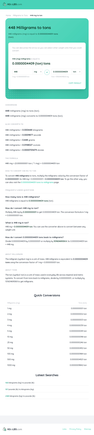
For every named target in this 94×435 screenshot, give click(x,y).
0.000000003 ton (79, 320)
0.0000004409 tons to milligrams (37, 182)
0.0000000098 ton (78, 337)
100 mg (10, 354)
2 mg (9, 314)
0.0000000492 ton (78, 348)
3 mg (9, 320)
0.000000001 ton (79, 308)
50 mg (10, 348)
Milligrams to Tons (20, 15)
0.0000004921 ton (78, 359)
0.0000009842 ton (78, 365)
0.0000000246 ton (78, 342)
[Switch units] (47, 72)
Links (65, 429)
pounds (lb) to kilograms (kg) (19, 389)
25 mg (10, 342)
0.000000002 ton (79, 314)
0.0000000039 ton (78, 325)
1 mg (9, 308)
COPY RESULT (75, 83)
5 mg (9, 331)
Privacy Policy (75, 429)
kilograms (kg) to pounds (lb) (19, 383)
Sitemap (87, 429)
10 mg (10, 337)
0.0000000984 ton (78, 354)
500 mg (10, 359)
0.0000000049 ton (78, 331)
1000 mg (11, 365)
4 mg (9, 325)
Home (8, 15)
